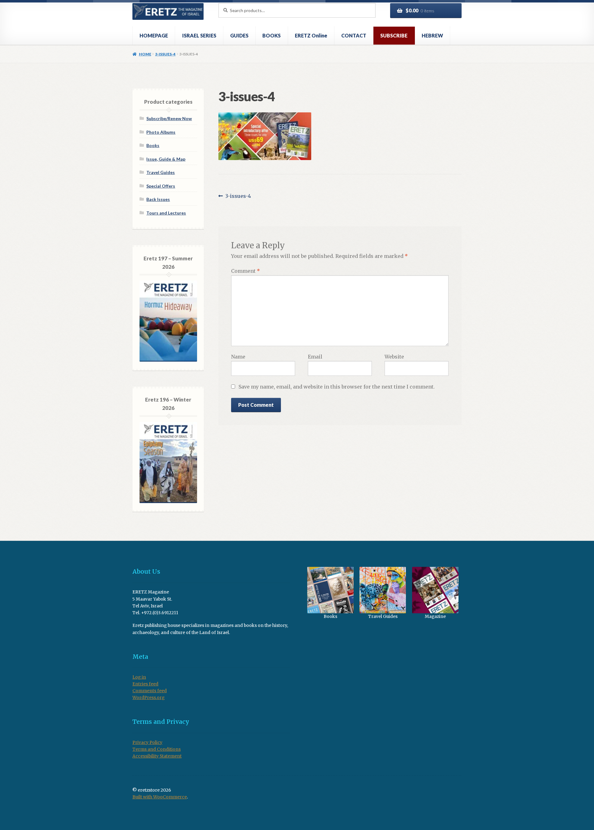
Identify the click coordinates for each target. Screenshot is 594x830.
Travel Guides (160, 172)
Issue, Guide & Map (165, 159)
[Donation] (435, 590)
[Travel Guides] (383, 590)
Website (394, 357)
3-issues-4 (165, 54)
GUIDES (239, 35)
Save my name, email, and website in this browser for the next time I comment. (337, 387)
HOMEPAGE (154, 35)
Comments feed (149, 690)
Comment (245, 271)
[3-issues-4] (340, 136)
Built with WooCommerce (159, 797)
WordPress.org (148, 697)
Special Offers (160, 186)
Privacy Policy (147, 742)
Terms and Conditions (156, 749)
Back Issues (158, 199)
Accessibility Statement (157, 756)
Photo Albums (160, 132)
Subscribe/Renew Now (169, 118)
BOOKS (271, 35)
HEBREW (432, 35)
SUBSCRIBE (393, 35)
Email (315, 357)
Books (152, 145)
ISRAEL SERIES (199, 35)
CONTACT (353, 35)
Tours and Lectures (166, 212)
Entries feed (145, 684)
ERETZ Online (311, 35)
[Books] (330, 590)
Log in (139, 677)
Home (145, 54)
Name (238, 357)
